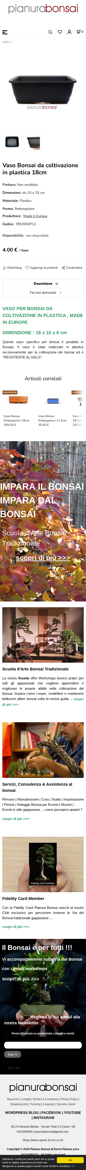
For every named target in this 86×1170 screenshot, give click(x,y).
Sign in (13, 1054)
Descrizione (43, 283)
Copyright (49, 1104)
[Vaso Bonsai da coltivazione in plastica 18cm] (43, 87)
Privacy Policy (69, 1099)
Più (73, 1166)
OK (70, 1160)
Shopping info (19, 1104)
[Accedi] (69, 32)
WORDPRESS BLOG (22, 1113)
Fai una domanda (43, 292)
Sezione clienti (66, 1104)
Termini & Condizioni (45, 1099)
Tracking (35, 1104)
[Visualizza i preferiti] (60, 32)
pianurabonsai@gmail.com (52, 1131)
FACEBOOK (51, 1113)
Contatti (26, 1099)
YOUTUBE (72, 1113)
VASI (6, 42)
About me (13, 1099)
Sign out (14, 1068)
